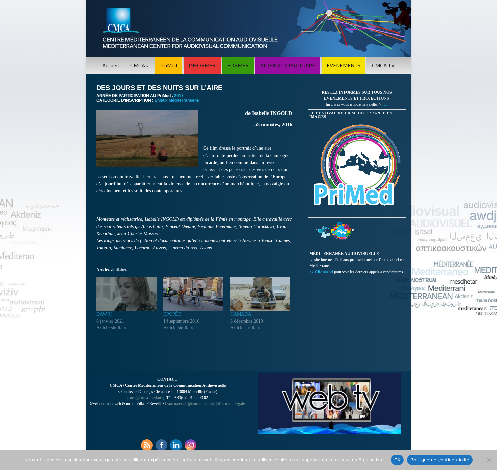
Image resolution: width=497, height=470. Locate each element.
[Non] (488, 459)
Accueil (110, 65)
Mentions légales (232, 403)
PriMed (168, 65)
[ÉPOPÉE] (193, 294)
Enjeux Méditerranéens (177, 100)
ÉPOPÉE (172, 314)
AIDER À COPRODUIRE (287, 65)
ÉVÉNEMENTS (343, 65)
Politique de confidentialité (439, 459)
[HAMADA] (260, 294)
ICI (385, 104)
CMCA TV (383, 65)
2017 (179, 95)
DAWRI (104, 314)
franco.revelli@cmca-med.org (190, 403)
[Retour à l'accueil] (248, 28)
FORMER (238, 65)
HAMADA (240, 314)
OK (397, 459)
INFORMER (202, 65)
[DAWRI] (126, 294)
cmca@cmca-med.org (145, 397)
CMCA (138, 65)
